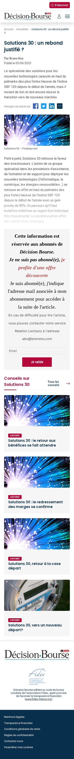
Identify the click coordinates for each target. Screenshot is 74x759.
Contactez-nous (13, 741)
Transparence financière (18, 723)
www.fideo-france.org (38, 699)
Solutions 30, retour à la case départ (34, 566)
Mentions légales (14, 716)
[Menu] (67, 16)
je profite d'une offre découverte (41, 267)
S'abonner (61, 5)
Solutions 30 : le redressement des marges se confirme (35, 504)
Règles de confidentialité (19, 735)
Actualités (22, 29)
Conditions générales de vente (22, 729)
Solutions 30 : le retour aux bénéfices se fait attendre (32, 443)
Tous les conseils (53, 383)
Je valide (37, 362)
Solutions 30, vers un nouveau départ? (35, 627)
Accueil (8, 29)
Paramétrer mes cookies (18, 747)
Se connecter (59, 16)
